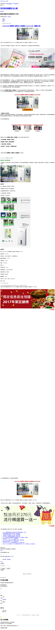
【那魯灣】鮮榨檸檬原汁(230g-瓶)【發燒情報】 (12, 534)
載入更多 (2, 563)
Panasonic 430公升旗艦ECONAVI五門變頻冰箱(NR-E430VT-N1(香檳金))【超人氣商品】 (19, 543)
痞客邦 (6, 556)
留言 (9, 556)
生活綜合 (9, 16)
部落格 (4, 20)
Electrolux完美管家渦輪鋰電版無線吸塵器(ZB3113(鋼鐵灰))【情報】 (15, 537)
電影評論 (9, 559)
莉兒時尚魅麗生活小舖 (9, 8)
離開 (6, 627)
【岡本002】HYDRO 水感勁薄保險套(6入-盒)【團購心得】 (14, 542)
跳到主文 (2, 11)
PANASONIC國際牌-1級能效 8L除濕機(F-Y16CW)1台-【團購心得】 (22, 26)
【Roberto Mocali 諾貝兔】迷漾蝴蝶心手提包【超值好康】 (13, 540)
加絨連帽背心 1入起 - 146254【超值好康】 (11, 538)
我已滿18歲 (2, 627)
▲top (1, 561)
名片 (3, 21)
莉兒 (1, 550)
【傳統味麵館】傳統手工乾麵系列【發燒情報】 (12, 533)
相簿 (3, 18)
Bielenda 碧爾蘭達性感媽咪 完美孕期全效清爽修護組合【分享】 (15, 532)
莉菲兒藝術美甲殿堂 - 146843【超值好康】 (11, 541)
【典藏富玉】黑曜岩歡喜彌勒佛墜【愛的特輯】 (12, 536)
